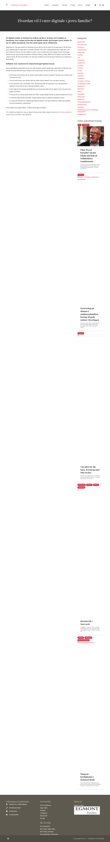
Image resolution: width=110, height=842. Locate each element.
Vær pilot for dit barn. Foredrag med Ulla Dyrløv (90, 470)
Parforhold (80, 89)
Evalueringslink (81, 50)
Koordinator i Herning (83, 81)
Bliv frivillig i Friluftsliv (46, 831)
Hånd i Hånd (43, 808)
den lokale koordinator (64, 112)
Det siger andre (82, 44)
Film (78, 57)
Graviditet (80, 73)
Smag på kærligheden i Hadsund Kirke (87, 777)
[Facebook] (95, 5)
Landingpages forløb (83, 84)
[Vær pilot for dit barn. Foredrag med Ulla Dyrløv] (90, 398)
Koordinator (80, 78)
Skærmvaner (81, 97)
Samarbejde (81, 94)
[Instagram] (100, 5)
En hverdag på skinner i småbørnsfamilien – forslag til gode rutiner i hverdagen (89, 314)
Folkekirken (80, 60)
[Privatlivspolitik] (7, 815)
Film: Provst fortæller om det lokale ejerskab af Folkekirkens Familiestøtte (88, 156)
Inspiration (80, 76)
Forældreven (81, 63)
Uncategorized (81, 114)
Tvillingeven (43, 813)
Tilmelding (80, 107)
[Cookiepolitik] (7, 811)
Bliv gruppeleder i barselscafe (49, 834)
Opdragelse (80, 86)
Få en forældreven (45, 805)
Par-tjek (42, 818)
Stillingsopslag (81, 104)
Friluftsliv (80, 68)
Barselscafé (81, 42)
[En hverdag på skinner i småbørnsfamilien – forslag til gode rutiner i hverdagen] (90, 240)
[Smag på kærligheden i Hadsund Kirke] (90, 705)
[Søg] (103, 5)
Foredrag (80, 65)
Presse (79, 91)
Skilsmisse (80, 99)
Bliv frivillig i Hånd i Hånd (47, 829)
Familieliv (80, 55)
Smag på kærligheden (83, 102)
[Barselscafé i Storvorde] (90, 553)
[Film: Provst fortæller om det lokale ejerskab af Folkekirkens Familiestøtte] (90, 136)
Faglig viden (81, 52)
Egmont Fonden (78, 805)
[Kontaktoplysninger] (7, 808)
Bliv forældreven (45, 826)
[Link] (7, 5)
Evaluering (80, 47)
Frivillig (79, 70)
